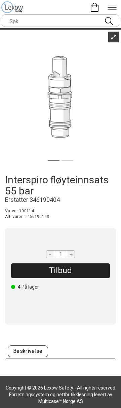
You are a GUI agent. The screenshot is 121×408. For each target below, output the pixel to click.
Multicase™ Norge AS (60, 401)
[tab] (28, 351)
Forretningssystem (29, 394)
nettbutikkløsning (74, 394)
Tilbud (60, 270)
